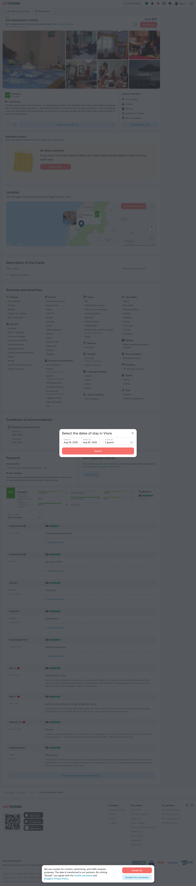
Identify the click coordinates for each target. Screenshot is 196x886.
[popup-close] (132, 433)
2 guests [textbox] (109, 442)
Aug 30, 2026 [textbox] (90, 442)
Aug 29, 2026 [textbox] (71, 442)
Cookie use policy (83, 875)
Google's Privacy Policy (56, 878)
